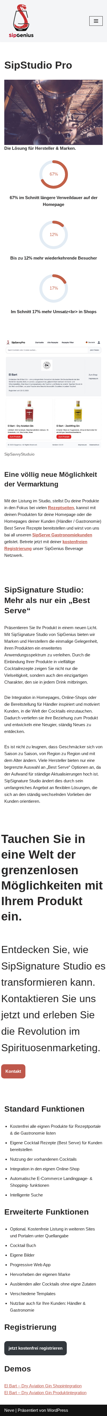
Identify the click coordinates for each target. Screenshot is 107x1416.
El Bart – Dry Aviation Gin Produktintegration (45, 1392)
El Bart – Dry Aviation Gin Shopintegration (43, 1385)
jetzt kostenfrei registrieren (35, 1348)
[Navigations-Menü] (96, 21)
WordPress (57, 1410)
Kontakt (13, 1071)
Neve (9, 1410)
